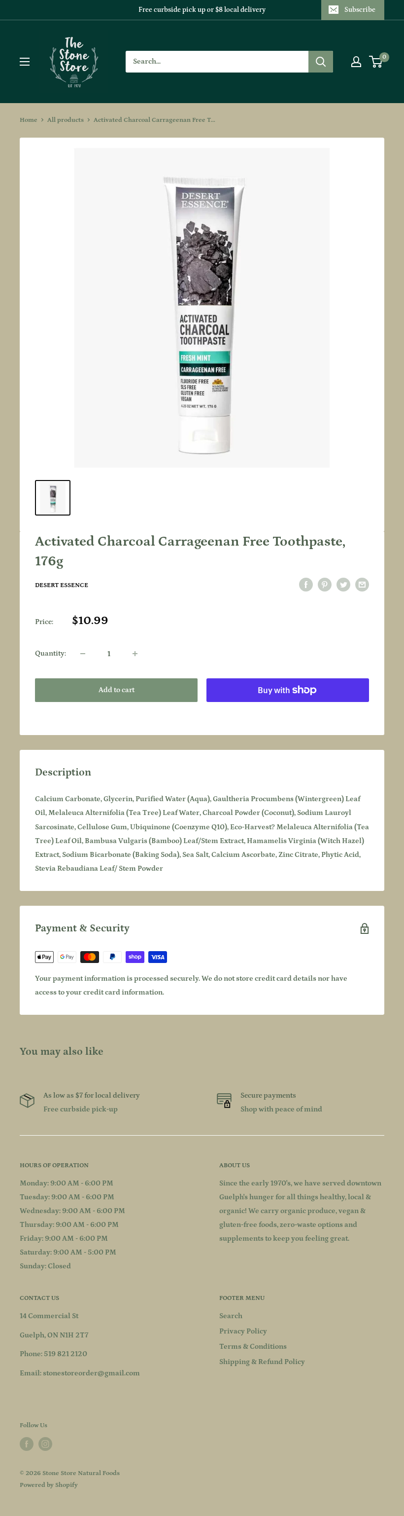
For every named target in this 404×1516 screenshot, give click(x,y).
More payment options (288, 712)
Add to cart (117, 690)
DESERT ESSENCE (61, 585)
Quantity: (50, 653)
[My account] (356, 61)
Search (230, 1316)
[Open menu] (25, 62)
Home (28, 120)
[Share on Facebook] (306, 585)
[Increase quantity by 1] (135, 653)
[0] (376, 62)
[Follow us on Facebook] (27, 1444)
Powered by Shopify (49, 1485)
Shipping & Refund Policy (262, 1362)
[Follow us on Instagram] (45, 1444)
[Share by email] (362, 585)
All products (65, 120)
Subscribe (359, 10)
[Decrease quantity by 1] (82, 653)
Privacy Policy (243, 1331)
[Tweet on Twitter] (343, 585)
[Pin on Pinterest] (325, 585)
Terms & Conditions (253, 1346)
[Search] (320, 62)
